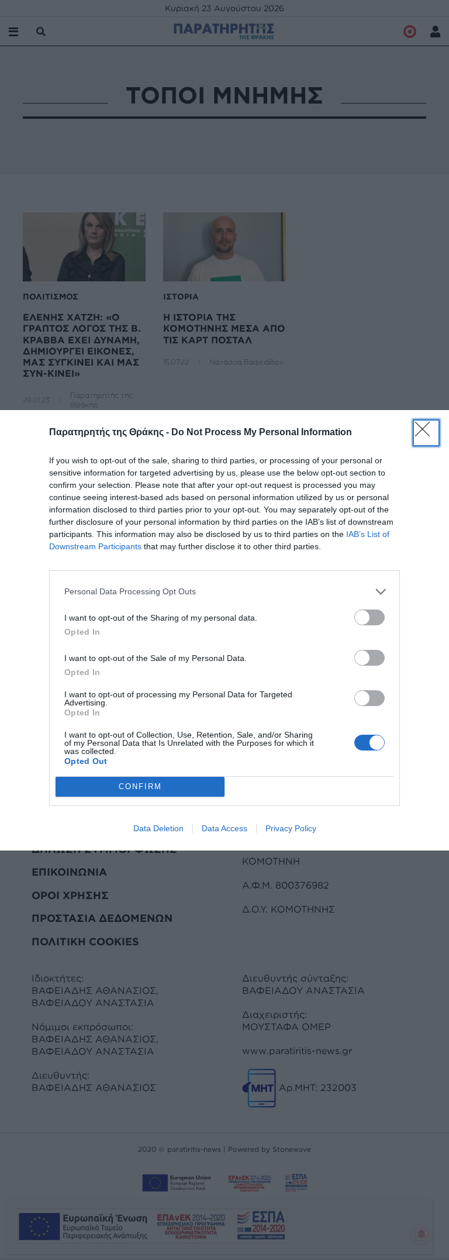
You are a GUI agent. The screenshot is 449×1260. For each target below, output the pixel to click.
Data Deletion (158, 828)
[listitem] (224, 592)
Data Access (224, 828)
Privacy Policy (290, 828)
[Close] (426, 433)
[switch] (369, 617)
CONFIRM (140, 786)
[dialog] (224, 630)
